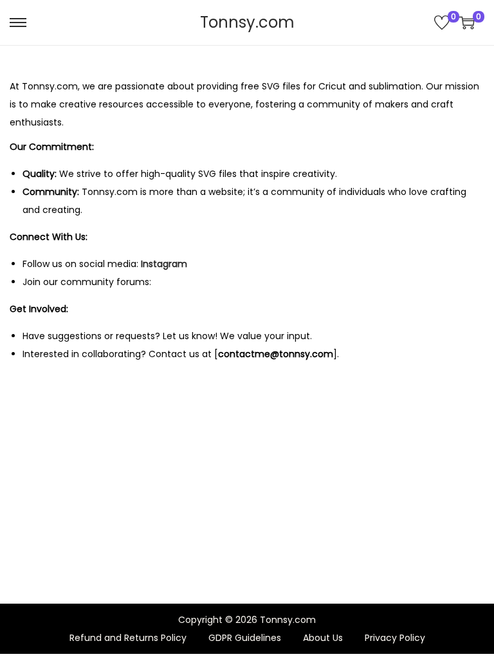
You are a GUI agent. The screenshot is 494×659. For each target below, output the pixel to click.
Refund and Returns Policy (128, 637)
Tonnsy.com (247, 22)
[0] (442, 22)
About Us (323, 637)
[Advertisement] (247, 462)
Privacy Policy (395, 637)
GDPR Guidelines (244, 637)
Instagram (164, 263)
